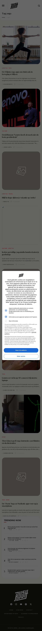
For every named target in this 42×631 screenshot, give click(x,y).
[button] (21, 321)
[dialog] (21, 315)
